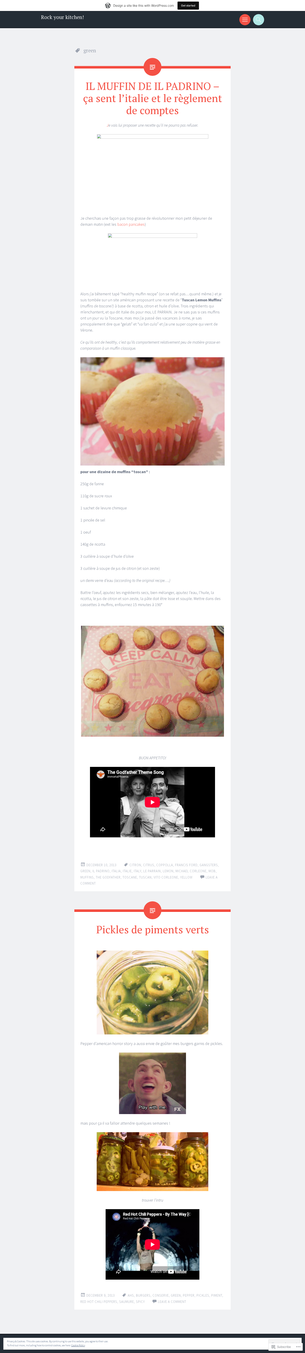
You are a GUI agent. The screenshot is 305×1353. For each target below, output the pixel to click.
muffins (87, 877)
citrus (148, 865)
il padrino (101, 871)
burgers (143, 1295)
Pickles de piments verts (152, 929)
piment (216, 1295)
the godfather (108, 877)
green (85, 871)
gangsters (209, 865)
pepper (188, 1295)
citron (135, 865)
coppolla (164, 865)
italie (127, 871)
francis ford (186, 865)
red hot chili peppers (98, 1302)
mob (212, 871)
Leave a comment (172, 1302)
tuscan (145, 877)
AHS (131, 1295)
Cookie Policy (78, 1345)
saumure (126, 1302)
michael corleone (191, 871)
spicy (140, 1302)
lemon (168, 871)
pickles (202, 1295)
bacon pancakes (131, 224)
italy (137, 871)
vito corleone (166, 877)
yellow (186, 877)
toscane (130, 877)
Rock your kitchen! (62, 17)
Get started (188, 5)
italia (116, 871)
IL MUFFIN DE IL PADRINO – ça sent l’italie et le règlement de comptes (152, 98)
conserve (160, 1295)
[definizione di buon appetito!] (80, 745)
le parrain (152, 871)
